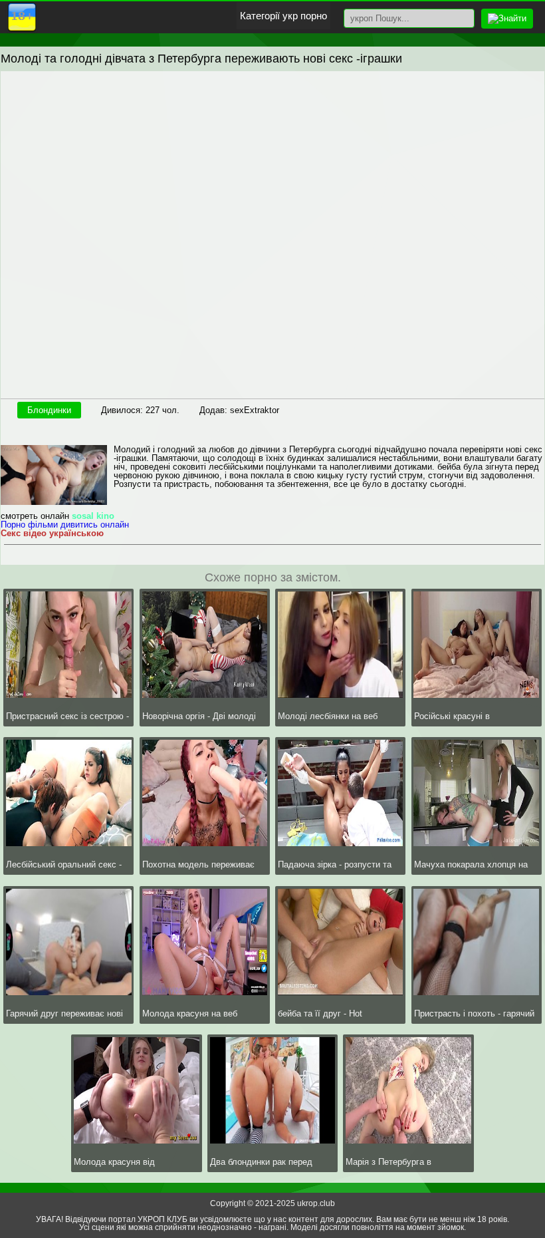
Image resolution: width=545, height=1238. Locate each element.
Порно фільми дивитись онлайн (65, 525)
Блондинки (49, 410)
